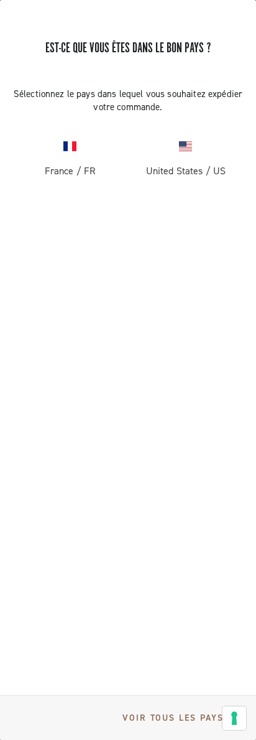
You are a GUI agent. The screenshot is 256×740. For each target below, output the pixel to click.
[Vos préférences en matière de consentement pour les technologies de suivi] (234, 718)
